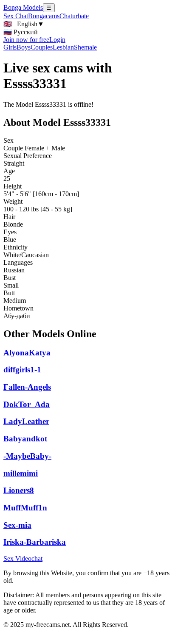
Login (57, 39)
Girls (10, 47)
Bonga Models (23, 7)
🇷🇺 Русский (20, 32)
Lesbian (63, 47)
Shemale (85, 47)
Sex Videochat (22, 558)
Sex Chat (15, 15)
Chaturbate (74, 15)
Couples (42, 47)
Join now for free (26, 39)
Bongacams (43, 15)
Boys (24, 47)
